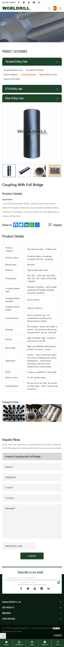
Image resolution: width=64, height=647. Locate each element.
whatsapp (19, 645)
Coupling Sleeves (28, 74)
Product (44, 645)
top (57, 645)
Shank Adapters (11, 74)
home (6, 645)
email (32, 645)
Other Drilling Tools (14, 98)
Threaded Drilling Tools (16, 61)
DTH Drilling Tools (13, 88)
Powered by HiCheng (11, 631)
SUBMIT (32, 556)
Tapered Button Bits (48, 74)
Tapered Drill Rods (12, 78)
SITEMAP (58, 635)
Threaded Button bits (13, 70)
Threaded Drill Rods (34, 70)
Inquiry (57, 224)
